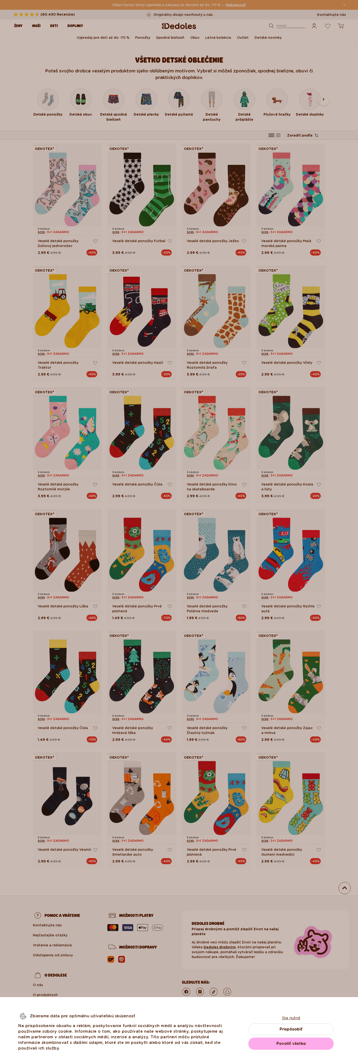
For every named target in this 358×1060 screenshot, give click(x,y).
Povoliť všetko (291, 1043)
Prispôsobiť (291, 1029)
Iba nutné (291, 1018)
